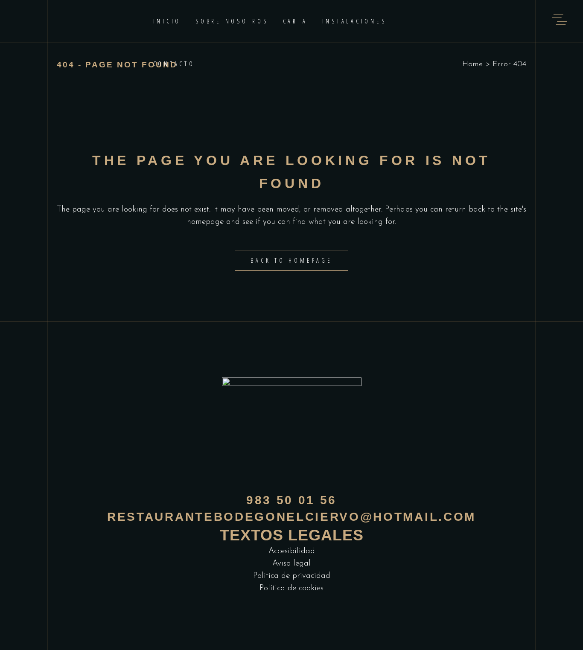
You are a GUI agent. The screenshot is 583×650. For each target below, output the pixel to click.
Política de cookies (291, 588)
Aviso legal (291, 564)
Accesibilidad (291, 551)
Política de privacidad (291, 576)
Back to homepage (291, 260)
